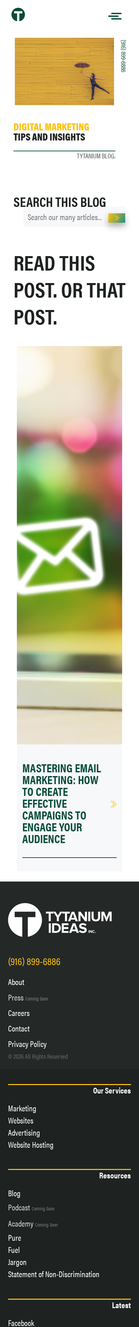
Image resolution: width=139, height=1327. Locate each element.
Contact (19, 1028)
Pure (14, 1237)
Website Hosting (31, 1144)
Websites (20, 1120)
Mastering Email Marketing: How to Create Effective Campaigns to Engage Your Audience (61, 802)
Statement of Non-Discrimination (54, 1273)
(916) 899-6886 (124, 56)
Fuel (14, 1249)
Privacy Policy (27, 1043)
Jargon (17, 1261)
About (16, 981)
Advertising (24, 1132)
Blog (14, 1193)
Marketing (22, 1108)
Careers (19, 1012)
